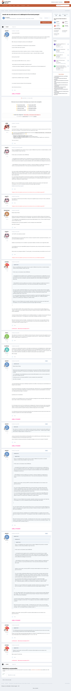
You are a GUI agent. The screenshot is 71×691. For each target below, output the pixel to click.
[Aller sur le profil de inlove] (7, 336)
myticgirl (66, 25)
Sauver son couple (20, 108)
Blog (14, 5)
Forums (10, 5)
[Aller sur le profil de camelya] (7, 265)
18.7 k (7, 132)
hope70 (6, 147)
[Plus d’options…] (50, 31)
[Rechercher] (68, 5)
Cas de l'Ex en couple (32, 106)
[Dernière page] (10, 27)
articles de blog (25, 116)
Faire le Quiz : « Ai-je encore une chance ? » (32, 114)
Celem (58, 51)
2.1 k (7, 156)
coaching (34, 116)
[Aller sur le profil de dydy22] (3, 18)
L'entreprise (23, 5)
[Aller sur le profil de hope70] (7, 151)
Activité (28, 5)
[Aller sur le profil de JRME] (7, 127)
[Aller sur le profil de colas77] (55, 55)
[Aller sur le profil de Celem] (55, 50)
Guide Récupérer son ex (21, 106)
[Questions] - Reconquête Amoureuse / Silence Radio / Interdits (23, 18)
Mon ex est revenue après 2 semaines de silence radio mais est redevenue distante (61, 66)
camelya (7, 261)
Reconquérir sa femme (32, 108)
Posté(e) (15, 30)
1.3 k (7, 270)
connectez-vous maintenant (36, 669)
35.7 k (7, 219)
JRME (6, 123)
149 (7, 341)
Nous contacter (35, 688)
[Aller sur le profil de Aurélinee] (7, 349)
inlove (6, 332)
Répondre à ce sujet (46, 22)
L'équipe (18, 5)
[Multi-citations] (12, 90)
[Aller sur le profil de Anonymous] (7, 214)
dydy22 (8, 17)
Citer (15, 90)
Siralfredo (59, 62)
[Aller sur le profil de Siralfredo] (55, 61)
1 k (7, 39)
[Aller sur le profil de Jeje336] (55, 66)
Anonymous (6, 210)
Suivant (7, 26)
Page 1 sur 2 (14, 26)
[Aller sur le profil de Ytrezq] (55, 44)
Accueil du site (4, 5)
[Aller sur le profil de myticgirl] (63, 26)
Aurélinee (6, 346)
